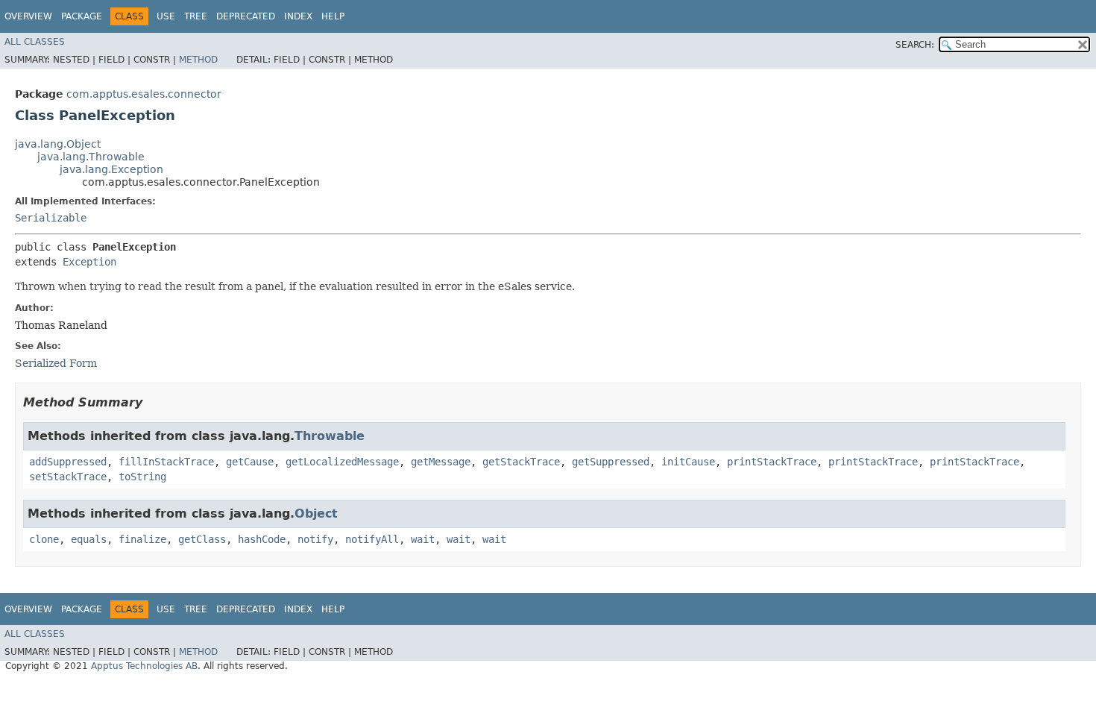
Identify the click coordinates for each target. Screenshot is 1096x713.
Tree (195, 16)
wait (423, 539)
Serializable (50, 218)
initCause (688, 462)
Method (198, 59)
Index (298, 16)
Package (81, 16)
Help (332, 16)
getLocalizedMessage (342, 462)
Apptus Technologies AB (144, 666)
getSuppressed (610, 462)
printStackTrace (771, 462)
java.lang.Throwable (91, 157)
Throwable (330, 436)
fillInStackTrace (166, 462)
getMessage (440, 462)
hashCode (262, 539)
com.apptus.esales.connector (143, 94)
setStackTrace (68, 477)
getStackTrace (521, 462)
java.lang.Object (58, 144)
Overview (28, 16)
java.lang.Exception (111, 169)
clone (44, 539)
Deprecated (245, 16)
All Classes (34, 42)
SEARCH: (914, 45)
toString (142, 477)
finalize (142, 539)
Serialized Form (56, 363)
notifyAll (372, 539)
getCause (250, 462)
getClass (202, 539)
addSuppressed (68, 462)
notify (315, 539)
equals (89, 539)
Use (166, 16)
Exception (89, 262)
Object (316, 513)
